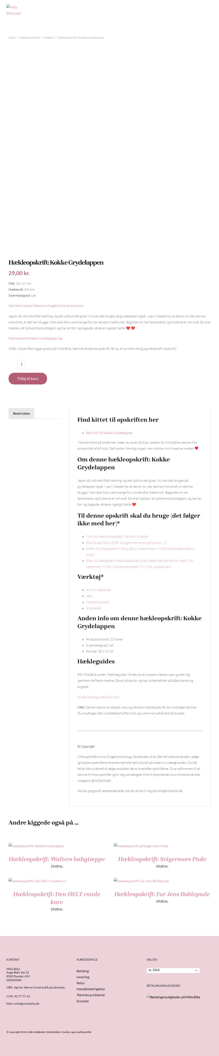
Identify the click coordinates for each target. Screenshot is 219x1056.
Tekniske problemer (91, 995)
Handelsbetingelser (91, 989)
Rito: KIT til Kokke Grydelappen (109, 433)
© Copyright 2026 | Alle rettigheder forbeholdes (33, 1032)
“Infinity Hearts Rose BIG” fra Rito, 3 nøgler (117, 536)
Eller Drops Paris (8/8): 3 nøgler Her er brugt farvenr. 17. (126, 543)
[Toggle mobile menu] (211, 7)
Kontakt (83, 1001)
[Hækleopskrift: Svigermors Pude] (141, 846)
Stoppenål (93, 608)
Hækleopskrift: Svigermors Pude (162, 859)
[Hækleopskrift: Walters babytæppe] (36, 846)
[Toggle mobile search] (203, 7)
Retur (81, 983)
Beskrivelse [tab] (21, 413)
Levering (83, 977)
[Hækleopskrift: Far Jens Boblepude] (141, 881)
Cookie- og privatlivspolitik (76, 1032)
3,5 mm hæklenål (98, 590)
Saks (89, 596)
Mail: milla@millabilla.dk (22, 1003)
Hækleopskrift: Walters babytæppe (57, 859)
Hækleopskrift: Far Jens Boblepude (162, 894)
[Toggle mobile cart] (195, 7)
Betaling (83, 971)
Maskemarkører (98, 602)
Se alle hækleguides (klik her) (98, 697)
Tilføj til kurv (27, 378)
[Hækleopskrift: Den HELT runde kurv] (37, 881)
